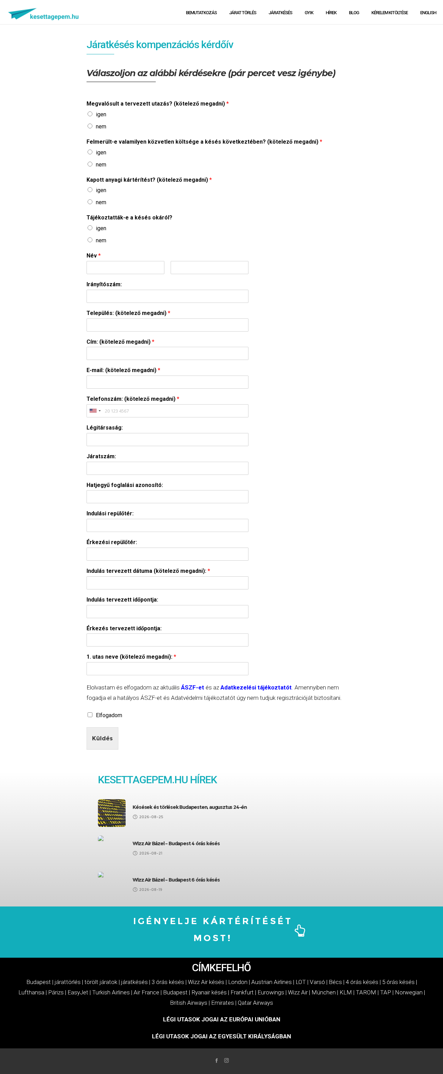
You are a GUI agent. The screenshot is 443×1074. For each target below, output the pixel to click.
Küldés (102, 738)
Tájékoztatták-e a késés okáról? (129, 217)
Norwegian (409, 992)
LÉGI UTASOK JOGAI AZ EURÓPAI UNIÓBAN (221, 1019)
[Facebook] (216, 1060)
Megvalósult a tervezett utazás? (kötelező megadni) (158, 103)
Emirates (222, 1002)
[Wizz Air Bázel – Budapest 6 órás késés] (112, 886)
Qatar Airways (255, 1002)
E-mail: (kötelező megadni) (123, 370)
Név (94, 255)
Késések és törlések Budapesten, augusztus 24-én (190, 807)
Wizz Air (298, 992)
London (237, 981)
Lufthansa (31, 992)
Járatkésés (110, 44)
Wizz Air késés (206, 981)
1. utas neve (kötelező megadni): (131, 656)
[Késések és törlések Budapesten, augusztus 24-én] (112, 813)
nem (101, 126)
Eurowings (270, 992)
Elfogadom (109, 715)
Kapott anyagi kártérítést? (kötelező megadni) (149, 180)
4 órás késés (362, 981)
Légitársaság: (105, 427)
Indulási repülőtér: (110, 513)
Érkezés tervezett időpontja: (124, 628)
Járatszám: (101, 456)
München (323, 992)
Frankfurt (242, 992)
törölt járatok (100, 981)
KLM (346, 992)
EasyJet (77, 992)
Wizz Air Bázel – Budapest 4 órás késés (176, 843)
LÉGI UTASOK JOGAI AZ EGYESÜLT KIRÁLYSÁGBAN (221, 1036)
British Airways (188, 1002)
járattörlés (68, 981)
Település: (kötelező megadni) (128, 313)
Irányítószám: (104, 284)
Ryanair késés (209, 992)
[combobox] (95, 411)
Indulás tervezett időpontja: (122, 599)
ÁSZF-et (192, 687)
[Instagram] (227, 1060)
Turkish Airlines (111, 992)
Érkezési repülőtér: (112, 542)
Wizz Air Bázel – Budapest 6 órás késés (176, 879)
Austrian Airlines (271, 981)
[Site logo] (44, 12)
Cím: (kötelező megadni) (120, 342)
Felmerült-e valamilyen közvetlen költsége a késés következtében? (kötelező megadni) (204, 141)
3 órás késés (168, 981)
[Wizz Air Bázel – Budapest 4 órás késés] (112, 849)
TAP (385, 992)
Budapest (38, 981)
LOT (301, 981)
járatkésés (134, 981)
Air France (146, 992)
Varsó (317, 981)
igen (101, 114)
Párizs (56, 992)
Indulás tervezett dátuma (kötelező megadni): (148, 571)
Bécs (335, 981)
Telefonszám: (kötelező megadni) (133, 399)
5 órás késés (398, 981)
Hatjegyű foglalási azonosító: (125, 485)
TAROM (366, 992)
